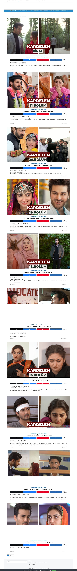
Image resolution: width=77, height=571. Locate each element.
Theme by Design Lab (45, 568)
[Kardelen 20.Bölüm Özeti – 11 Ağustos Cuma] (38, 144)
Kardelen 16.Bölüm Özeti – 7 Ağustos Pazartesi (38, 381)
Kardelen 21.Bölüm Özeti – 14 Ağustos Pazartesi (38, 111)
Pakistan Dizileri (44, 10)
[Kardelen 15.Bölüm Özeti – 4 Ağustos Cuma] (38, 414)
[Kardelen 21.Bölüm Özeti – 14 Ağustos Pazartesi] (38, 90)
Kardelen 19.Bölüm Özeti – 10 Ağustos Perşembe (39, 218)
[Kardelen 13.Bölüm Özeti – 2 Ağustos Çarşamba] (38, 521)
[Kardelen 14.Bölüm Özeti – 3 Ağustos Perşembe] (38, 468)
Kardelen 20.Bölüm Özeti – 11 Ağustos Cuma (38, 165)
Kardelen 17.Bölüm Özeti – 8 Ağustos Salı (38, 326)
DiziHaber (12, 69)
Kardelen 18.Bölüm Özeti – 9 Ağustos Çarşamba (38, 272)
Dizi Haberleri (29, 10)
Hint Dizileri (36, 10)
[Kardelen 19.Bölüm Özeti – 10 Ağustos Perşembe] (38, 197)
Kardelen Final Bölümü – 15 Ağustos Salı (38, 57)
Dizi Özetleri (22, 10)
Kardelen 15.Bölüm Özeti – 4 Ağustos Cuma (38, 435)
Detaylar (50, 570)
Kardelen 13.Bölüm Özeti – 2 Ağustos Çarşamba (38, 542)
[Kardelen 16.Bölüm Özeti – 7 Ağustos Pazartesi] (38, 359)
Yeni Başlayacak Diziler (54, 10)
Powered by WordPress (36, 568)
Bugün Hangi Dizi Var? (14, 10)
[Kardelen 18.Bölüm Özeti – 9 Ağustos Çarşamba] (38, 251)
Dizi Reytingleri (64, 10)
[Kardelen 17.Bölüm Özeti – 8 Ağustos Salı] (38, 305)
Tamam (54, 570)
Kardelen (38, 55)
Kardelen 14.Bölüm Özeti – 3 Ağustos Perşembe (38, 489)
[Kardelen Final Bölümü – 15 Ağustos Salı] (38, 36)
